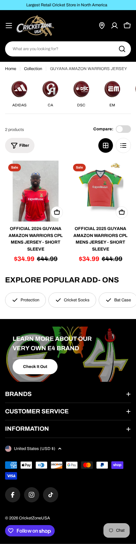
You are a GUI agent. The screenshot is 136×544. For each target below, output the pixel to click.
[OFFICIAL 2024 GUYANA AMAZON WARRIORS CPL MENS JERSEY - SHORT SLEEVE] (35, 191)
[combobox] (68, 48)
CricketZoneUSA (34, 518)
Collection (33, 69)
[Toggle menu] (9, 25)
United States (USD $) (34, 448)
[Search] (122, 49)
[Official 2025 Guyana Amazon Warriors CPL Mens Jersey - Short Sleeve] (100, 191)
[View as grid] (105, 145)
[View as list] (123, 145)
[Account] (114, 25)
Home (10, 69)
